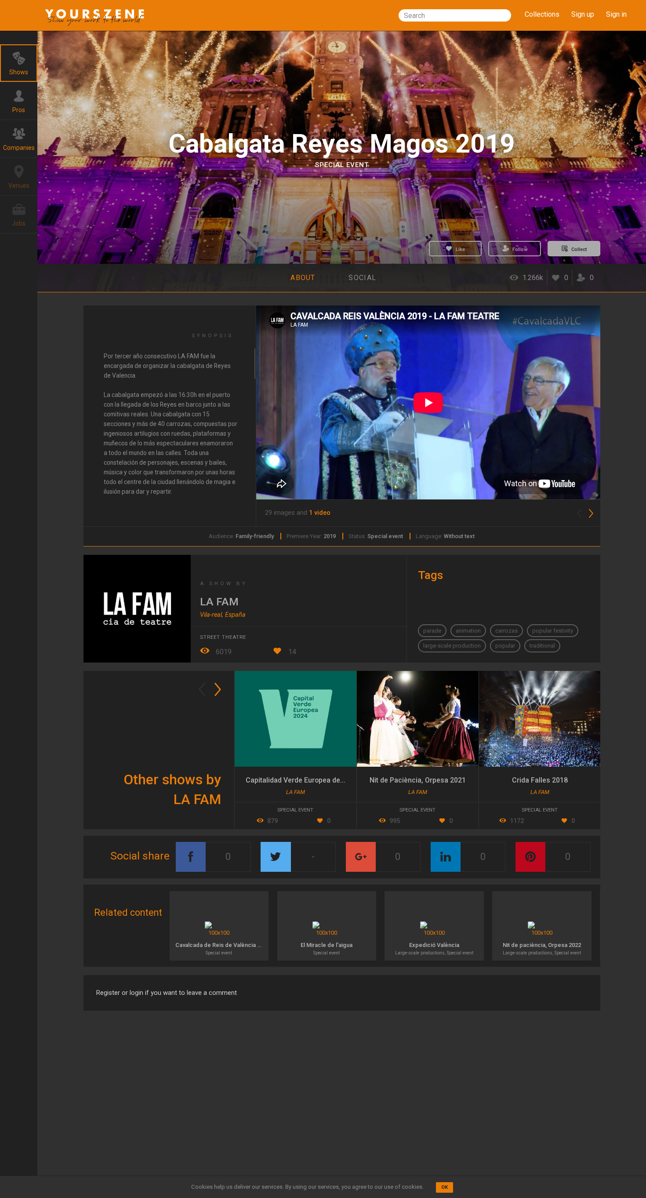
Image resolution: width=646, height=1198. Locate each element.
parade (432, 630)
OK (444, 1187)
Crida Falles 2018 (540, 780)
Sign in (616, 14)
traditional (542, 645)
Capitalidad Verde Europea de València (308, 780)
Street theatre (223, 637)
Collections (542, 14)
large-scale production (452, 645)
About (302, 277)
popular (505, 645)
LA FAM (219, 601)
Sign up (582, 14)
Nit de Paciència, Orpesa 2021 (418, 780)
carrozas (506, 630)
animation (468, 630)
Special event (342, 165)
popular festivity (552, 630)
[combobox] (455, 15)
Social (362, 277)
